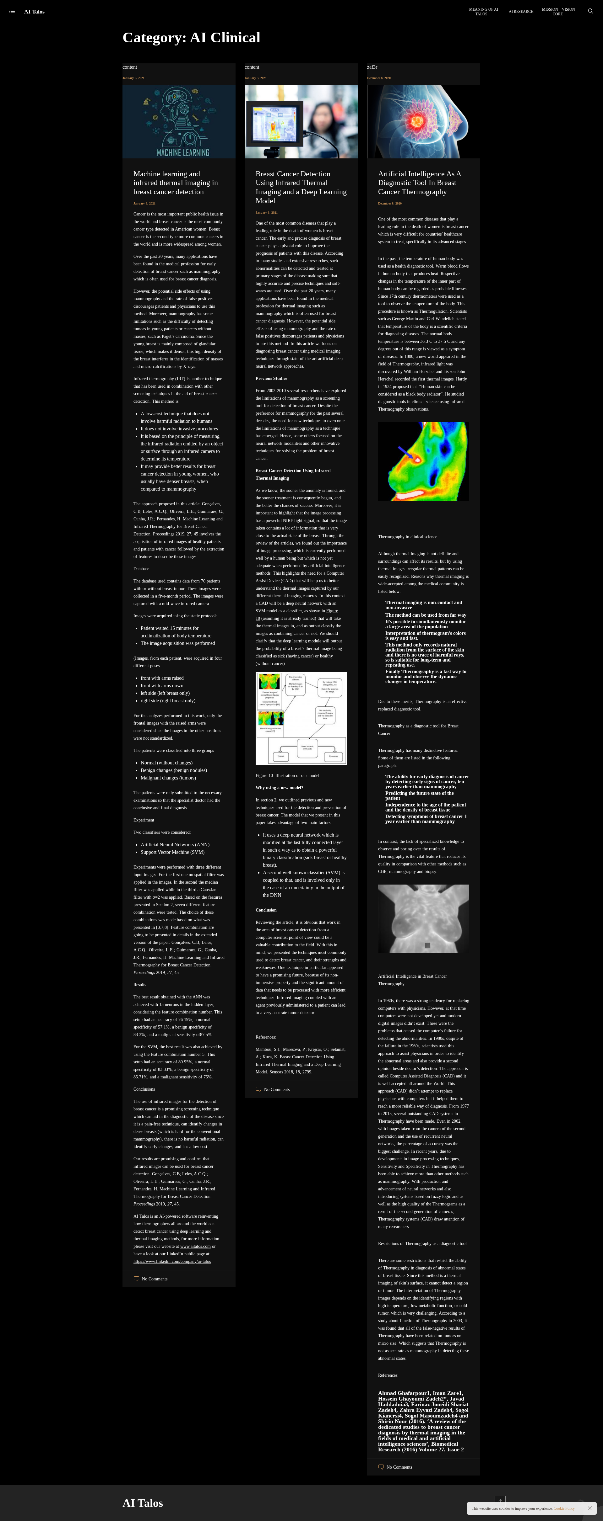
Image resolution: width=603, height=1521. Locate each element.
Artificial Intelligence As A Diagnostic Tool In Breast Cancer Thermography (419, 183)
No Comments (154, 1279)
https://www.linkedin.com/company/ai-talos (172, 1261)
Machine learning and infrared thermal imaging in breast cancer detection (175, 183)
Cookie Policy (564, 1508)
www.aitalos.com (195, 1246)
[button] (423, 524)
